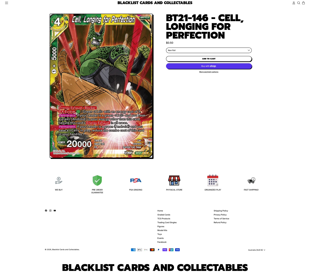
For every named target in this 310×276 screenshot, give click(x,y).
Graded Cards (163, 214)
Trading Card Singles (167, 222)
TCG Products (163, 218)
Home (160, 210)
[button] (298, 3)
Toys (159, 234)
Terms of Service (221, 218)
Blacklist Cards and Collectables (155, 3)
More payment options (208, 72)
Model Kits (162, 230)
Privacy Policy (220, 214)
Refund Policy (220, 222)
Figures (160, 226)
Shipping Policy (221, 210)
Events (160, 238)
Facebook (162, 242)
